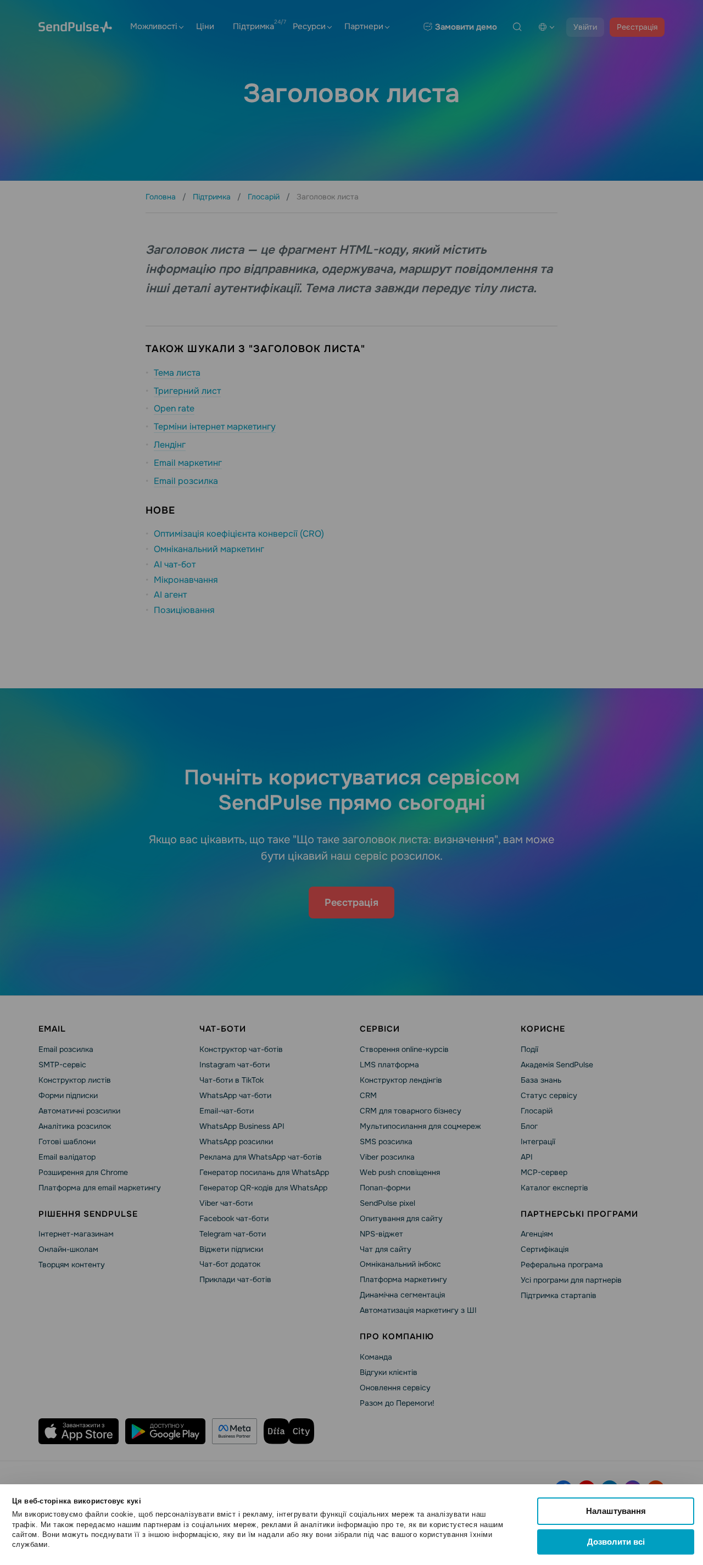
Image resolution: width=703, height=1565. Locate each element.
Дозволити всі (616, 1541)
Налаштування (616, 1511)
